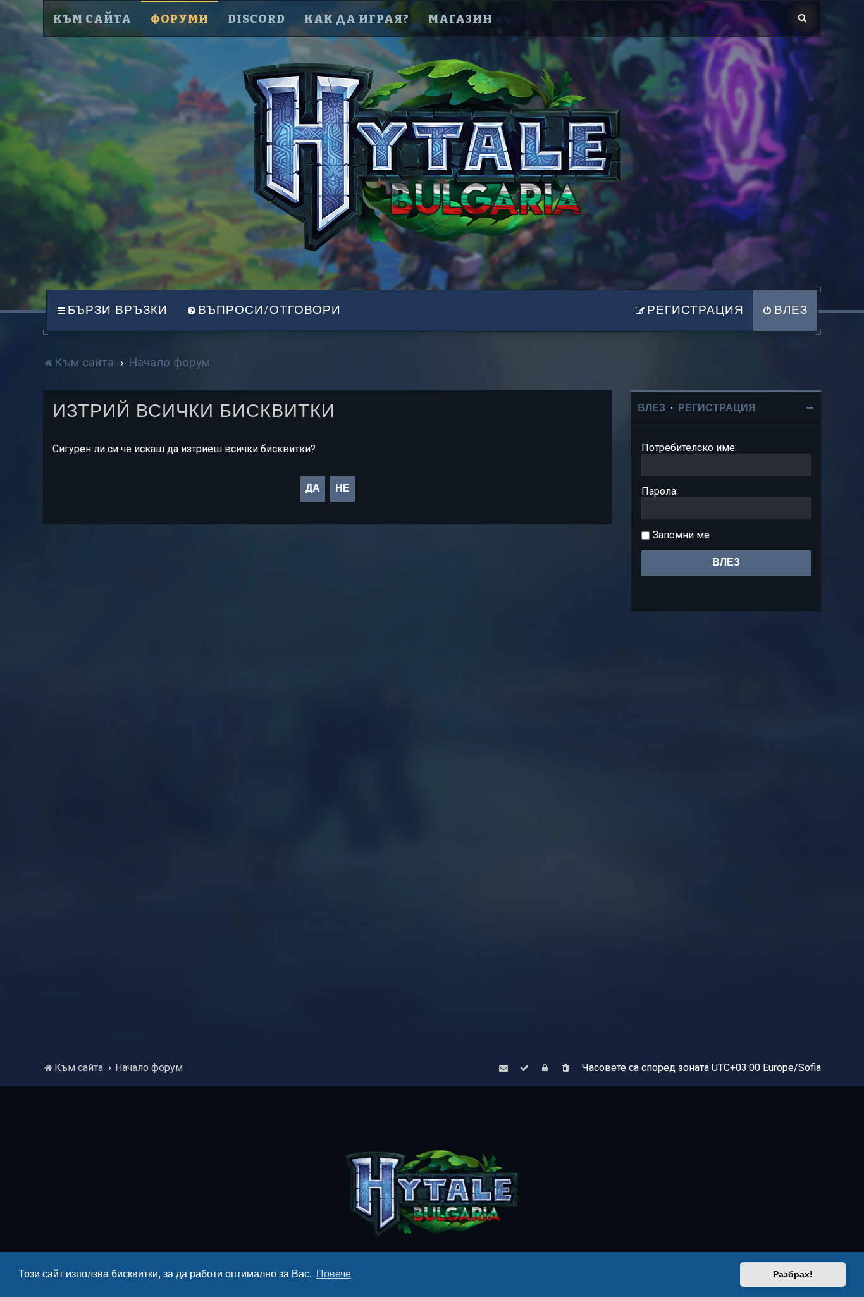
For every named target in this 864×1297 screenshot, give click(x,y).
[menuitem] (263, 310)
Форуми (180, 19)
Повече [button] (333, 1274)
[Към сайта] (432, 155)
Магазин (460, 19)
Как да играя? (356, 19)
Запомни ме (681, 535)
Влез (651, 408)
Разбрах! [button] (793, 1274)
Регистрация (717, 408)
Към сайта (92, 19)
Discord (256, 19)
